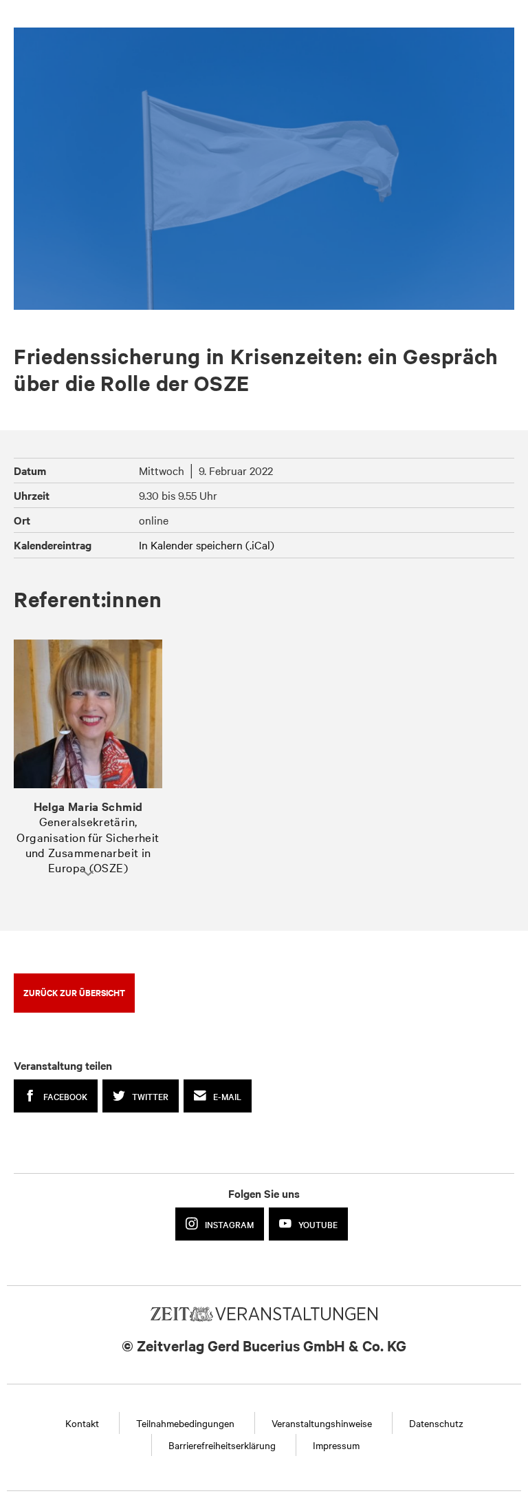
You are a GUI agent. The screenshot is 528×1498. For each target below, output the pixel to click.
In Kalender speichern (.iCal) (206, 544)
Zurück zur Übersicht (74, 992)
